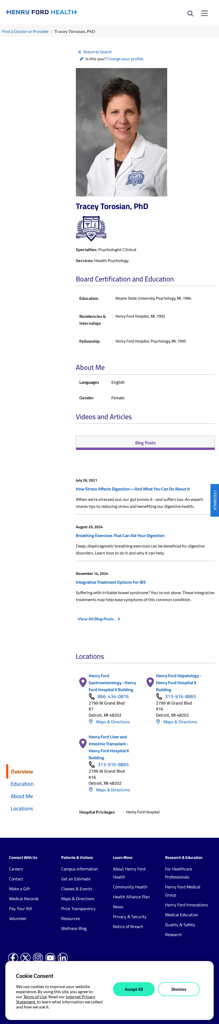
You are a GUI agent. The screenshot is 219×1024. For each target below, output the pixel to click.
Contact (16, 879)
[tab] (145, 443)
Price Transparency (78, 908)
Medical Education (181, 915)
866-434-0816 (113, 696)
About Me (22, 796)
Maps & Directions (112, 722)
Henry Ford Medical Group (182, 891)
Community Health (130, 887)
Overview (22, 771)
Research (173, 934)
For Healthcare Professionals (178, 873)
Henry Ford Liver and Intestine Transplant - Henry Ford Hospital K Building (109, 747)
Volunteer (18, 918)
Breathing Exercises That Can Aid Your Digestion (120, 535)
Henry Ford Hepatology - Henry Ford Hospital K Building (178, 683)
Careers (16, 869)
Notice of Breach (128, 926)
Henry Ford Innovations (186, 905)
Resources (70, 918)
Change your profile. (125, 58)
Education (22, 784)
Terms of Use (35, 996)
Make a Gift (19, 889)
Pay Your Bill (20, 908)
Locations (22, 808)
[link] (58, 12)
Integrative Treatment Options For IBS (111, 582)
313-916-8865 (180, 696)
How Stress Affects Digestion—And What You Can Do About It (133, 489)
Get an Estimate (76, 879)
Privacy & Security (130, 917)
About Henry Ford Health (129, 873)
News (118, 907)
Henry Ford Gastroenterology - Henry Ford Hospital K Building (112, 683)
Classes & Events (76, 889)
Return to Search (97, 52)
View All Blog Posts (96, 618)
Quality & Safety (180, 925)
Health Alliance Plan (131, 897)
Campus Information (79, 869)
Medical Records (23, 899)
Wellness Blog (74, 928)
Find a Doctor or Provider (25, 31)
